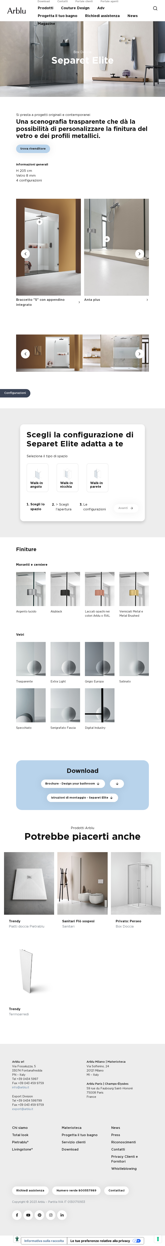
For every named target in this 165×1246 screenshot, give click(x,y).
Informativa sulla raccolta (44, 1241)
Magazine (46, 24)
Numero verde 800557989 (76, 1190)
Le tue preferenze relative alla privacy (100, 1241)
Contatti (118, 1149)
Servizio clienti (74, 1142)
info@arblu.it (20, 1087)
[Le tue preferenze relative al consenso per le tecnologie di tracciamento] (158, 1239)
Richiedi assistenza (102, 16)
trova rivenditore (33, 148)
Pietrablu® (20, 1142)
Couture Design (75, 8)
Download (70, 1149)
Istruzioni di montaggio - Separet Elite (79, 797)
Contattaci (116, 1190)
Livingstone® (22, 1149)
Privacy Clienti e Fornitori (124, 1159)
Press (115, 1135)
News (132, 16)
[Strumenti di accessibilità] (17, 1239)
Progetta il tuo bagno (57, 16)
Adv (101, 8)
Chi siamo (20, 1127)
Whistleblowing (124, 1168)
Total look (20, 1135)
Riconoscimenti (123, 1142)
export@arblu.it (22, 1108)
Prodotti (45, 8)
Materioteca (71, 1127)
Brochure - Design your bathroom (70, 783)
